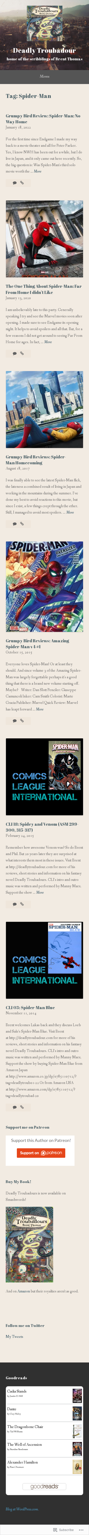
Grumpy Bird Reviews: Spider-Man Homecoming (36, 460)
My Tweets (14, 1336)
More (37, 172)
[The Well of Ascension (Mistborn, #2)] (77, 1456)
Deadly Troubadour (44, 50)
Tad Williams (16, 1431)
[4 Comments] (15, 904)
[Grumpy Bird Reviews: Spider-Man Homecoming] (22, 524)
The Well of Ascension (24, 1444)
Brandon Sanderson (19, 1449)
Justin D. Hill (16, 1396)
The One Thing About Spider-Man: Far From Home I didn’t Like (44, 289)
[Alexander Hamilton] (77, 1472)
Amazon (23, 1291)
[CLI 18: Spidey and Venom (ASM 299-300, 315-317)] (22, 904)
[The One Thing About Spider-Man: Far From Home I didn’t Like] (22, 353)
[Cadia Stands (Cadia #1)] (77, 1401)
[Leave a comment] (15, 183)
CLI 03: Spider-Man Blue (30, 1007)
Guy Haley (15, 1413)
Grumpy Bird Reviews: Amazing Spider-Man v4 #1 (37, 643)
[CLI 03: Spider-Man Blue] (22, 1107)
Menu (44, 76)
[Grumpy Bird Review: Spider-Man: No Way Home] (22, 183)
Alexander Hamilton (22, 1462)
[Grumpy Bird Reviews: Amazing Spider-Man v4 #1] (22, 721)
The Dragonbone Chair (25, 1426)
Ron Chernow (17, 1467)
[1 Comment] (15, 721)
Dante (11, 1409)
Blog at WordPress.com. (22, 1509)
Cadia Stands (17, 1391)
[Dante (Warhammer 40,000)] (77, 1419)
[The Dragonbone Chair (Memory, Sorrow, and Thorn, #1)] (77, 1437)
